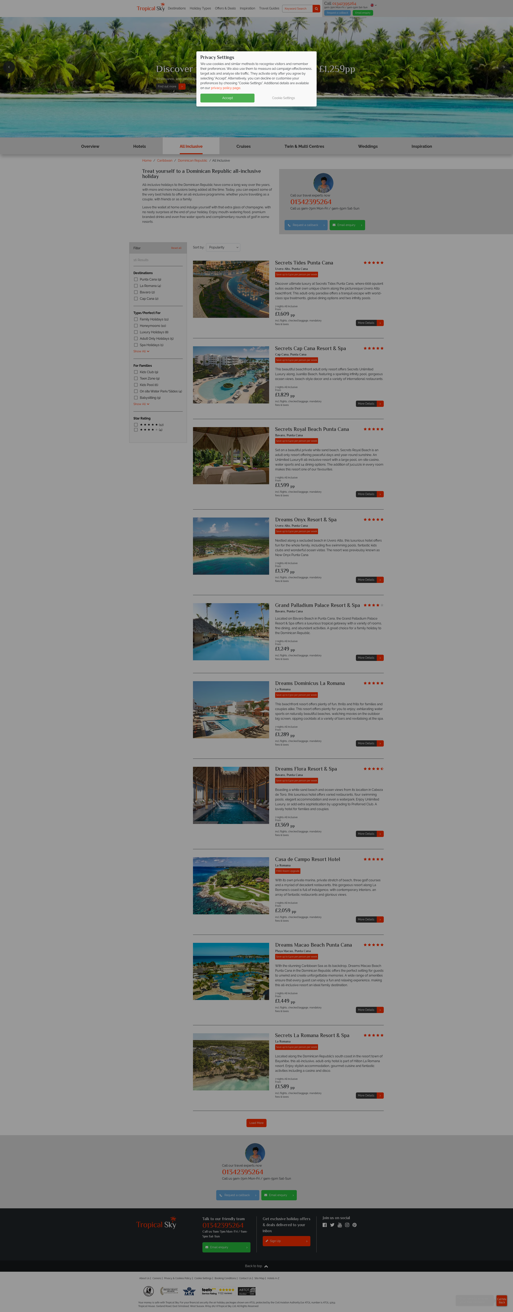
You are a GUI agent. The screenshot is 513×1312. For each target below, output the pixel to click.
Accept (227, 98)
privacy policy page (225, 88)
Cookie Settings (283, 98)
